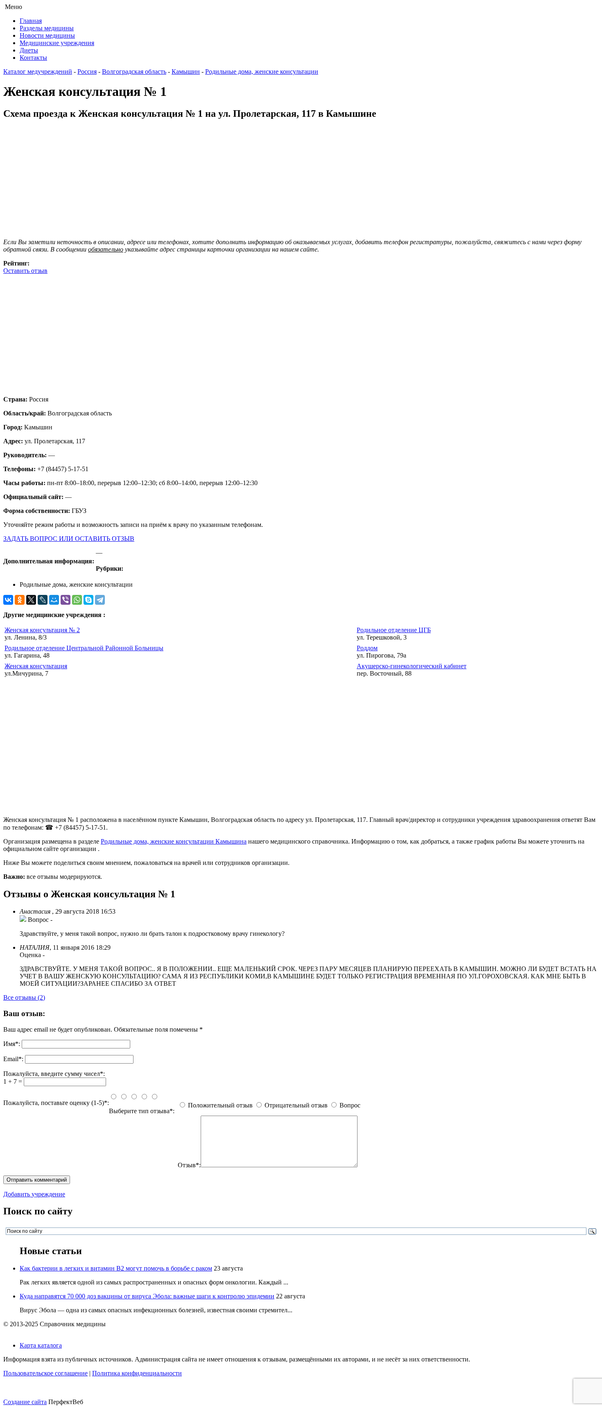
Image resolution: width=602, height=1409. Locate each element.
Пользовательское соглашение (45, 1373)
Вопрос (349, 1105)
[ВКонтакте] (8, 600)
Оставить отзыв (25, 270)
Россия (87, 71)
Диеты (29, 50)
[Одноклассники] (20, 600)
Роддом (367, 647)
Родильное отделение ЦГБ (394, 629)
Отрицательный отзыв (296, 1105)
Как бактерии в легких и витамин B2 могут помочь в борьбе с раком (116, 1268)
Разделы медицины (47, 28)
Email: (13, 1058)
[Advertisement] (249, 332)
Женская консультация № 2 (42, 629)
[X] (31, 600)
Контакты (33, 57)
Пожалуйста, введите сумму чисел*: (54, 1073)
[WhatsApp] (77, 600)
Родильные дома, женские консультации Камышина (174, 841)
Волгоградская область (134, 71)
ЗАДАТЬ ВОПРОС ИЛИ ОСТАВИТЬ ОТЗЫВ (68, 538)
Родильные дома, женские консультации (261, 71)
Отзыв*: (189, 1165)
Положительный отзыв (220, 1105)
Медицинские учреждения (57, 42)
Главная (31, 20)
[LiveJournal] (43, 600)
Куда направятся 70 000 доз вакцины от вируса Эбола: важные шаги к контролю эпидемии (147, 1296)
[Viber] (65, 600)
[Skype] (88, 600)
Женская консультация (36, 666)
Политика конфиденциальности (137, 1373)
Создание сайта (25, 1401)
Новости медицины (47, 35)
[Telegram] (100, 600)
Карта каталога (41, 1345)
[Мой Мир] (54, 600)
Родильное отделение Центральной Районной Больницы (84, 647)
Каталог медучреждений (37, 71)
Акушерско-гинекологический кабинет (411, 666)
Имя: (11, 1043)
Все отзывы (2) (24, 997)
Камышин (186, 71)
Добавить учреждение (34, 1194)
